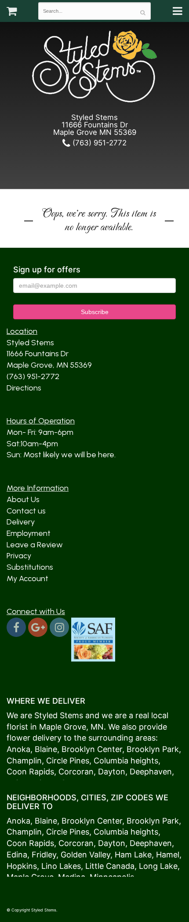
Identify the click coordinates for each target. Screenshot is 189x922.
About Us (23, 499)
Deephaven (151, 771)
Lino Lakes (61, 866)
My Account (27, 578)
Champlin (24, 760)
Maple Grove (62, 726)
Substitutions (30, 567)
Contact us (26, 511)
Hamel (167, 854)
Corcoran (76, 771)
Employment (29, 533)
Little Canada (109, 866)
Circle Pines (67, 760)
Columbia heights (126, 760)
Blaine (46, 749)
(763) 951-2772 (98, 142)
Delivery (21, 522)
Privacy (19, 555)
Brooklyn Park (153, 749)
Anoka (18, 749)
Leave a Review (35, 545)
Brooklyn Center (92, 749)
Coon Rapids (30, 771)
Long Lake (158, 866)
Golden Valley (85, 854)
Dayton (111, 771)
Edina (17, 854)
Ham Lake (133, 854)
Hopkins (22, 866)
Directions (24, 388)
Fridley (44, 854)
